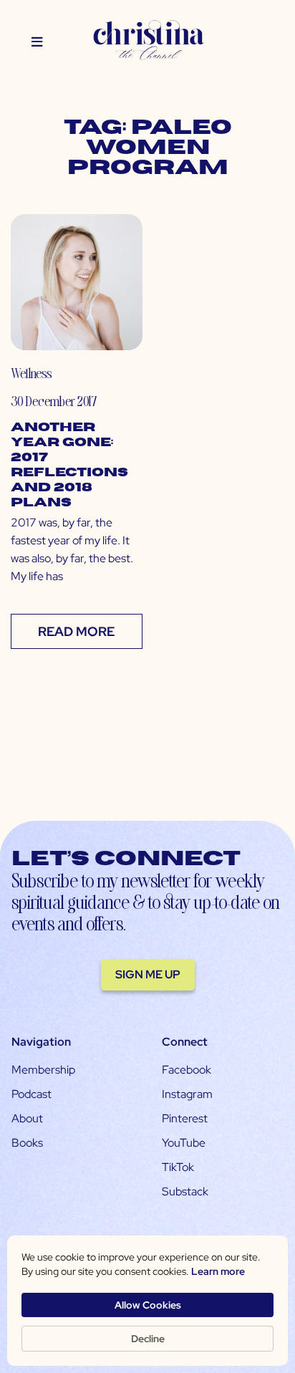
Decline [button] (148, 1338)
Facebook (186, 1069)
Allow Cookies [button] (148, 1305)
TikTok (178, 1167)
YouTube (183, 1142)
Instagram (187, 1094)
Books (27, 1142)
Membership (43, 1069)
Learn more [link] (218, 1271)
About (27, 1118)
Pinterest (185, 1118)
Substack (185, 1191)
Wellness (31, 373)
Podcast (31, 1094)
